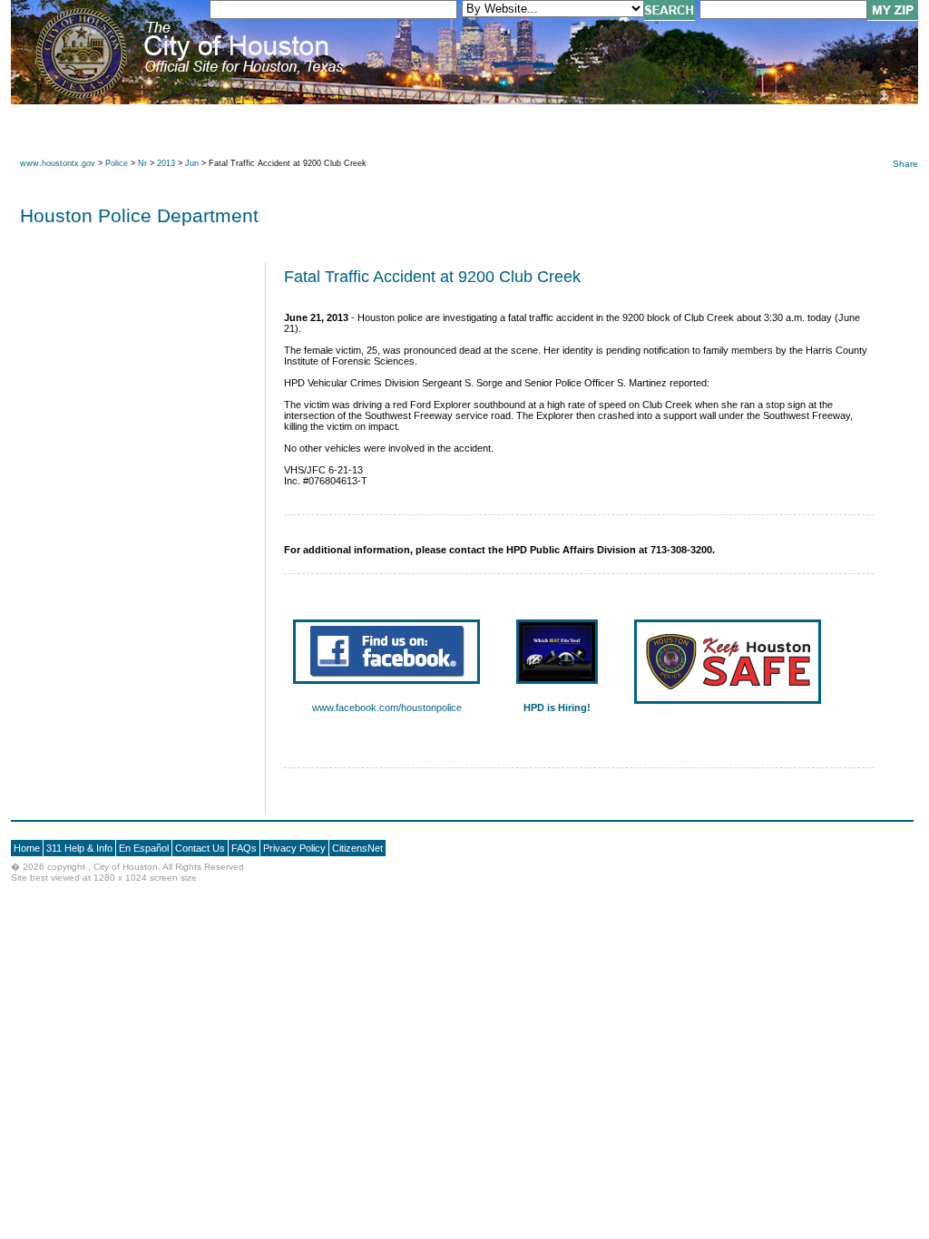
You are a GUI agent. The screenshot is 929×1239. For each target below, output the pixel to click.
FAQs (244, 848)
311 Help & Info (79, 848)
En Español (144, 848)
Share (905, 164)
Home (27, 848)
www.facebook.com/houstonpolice (387, 707)
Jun (192, 163)
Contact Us (200, 848)
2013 (166, 163)
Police (116, 163)
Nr (142, 163)
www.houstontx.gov (57, 163)
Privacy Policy (294, 848)
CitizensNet (357, 848)
